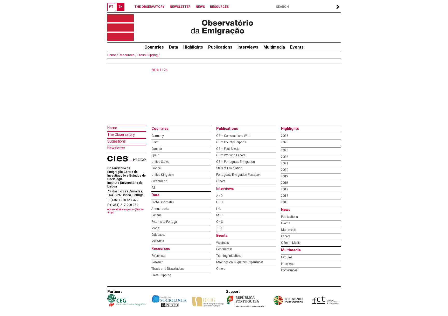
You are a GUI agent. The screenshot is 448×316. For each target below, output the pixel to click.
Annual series (160, 209)
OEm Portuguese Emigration (235, 162)
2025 (284, 142)
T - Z (219, 228)
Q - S (219, 222)
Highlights (193, 47)
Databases (158, 235)
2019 (284, 176)
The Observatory (121, 134)
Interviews (247, 47)
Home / (112, 55)
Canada (156, 149)
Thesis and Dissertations (168, 269)
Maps (155, 228)
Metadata (157, 241)
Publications (220, 47)
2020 (284, 170)
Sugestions (116, 141)
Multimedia (274, 47)
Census (156, 215)
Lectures (286, 257)
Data (173, 47)
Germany (157, 136)
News (285, 209)
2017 (284, 189)
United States (160, 162)
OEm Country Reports (231, 142)
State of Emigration (229, 168)
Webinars (222, 243)
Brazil (155, 142)
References (158, 256)
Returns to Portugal (164, 222)
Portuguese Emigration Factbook (238, 175)
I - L (218, 209)
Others (220, 181)
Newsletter (116, 148)
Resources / (127, 55)
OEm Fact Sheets (228, 149)
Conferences (224, 249)
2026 (284, 136)
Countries (160, 128)
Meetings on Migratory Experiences (239, 262)
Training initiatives (228, 256)
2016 (284, 196)
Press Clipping (161, 275)
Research (157, 262)
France (155, 168)
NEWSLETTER (180, 7)
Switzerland (159, 181)
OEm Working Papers (230, 155)
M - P (219, 215)
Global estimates (162, 202)
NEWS (200, 7)
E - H (219, 202)
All (153, 188)
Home (112, 128)
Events (297, 47)
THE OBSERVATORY (150, 7)
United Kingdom (162, 175)
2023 (284, 150)
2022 (284, 157)
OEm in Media (290, 243)
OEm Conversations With (233, 136)
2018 (284, 183)
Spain (155, 155)
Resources (160, 248)
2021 (284, 163)
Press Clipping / (148, 55)
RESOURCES (219, 7)
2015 (284, 202)
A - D (219, 196)
